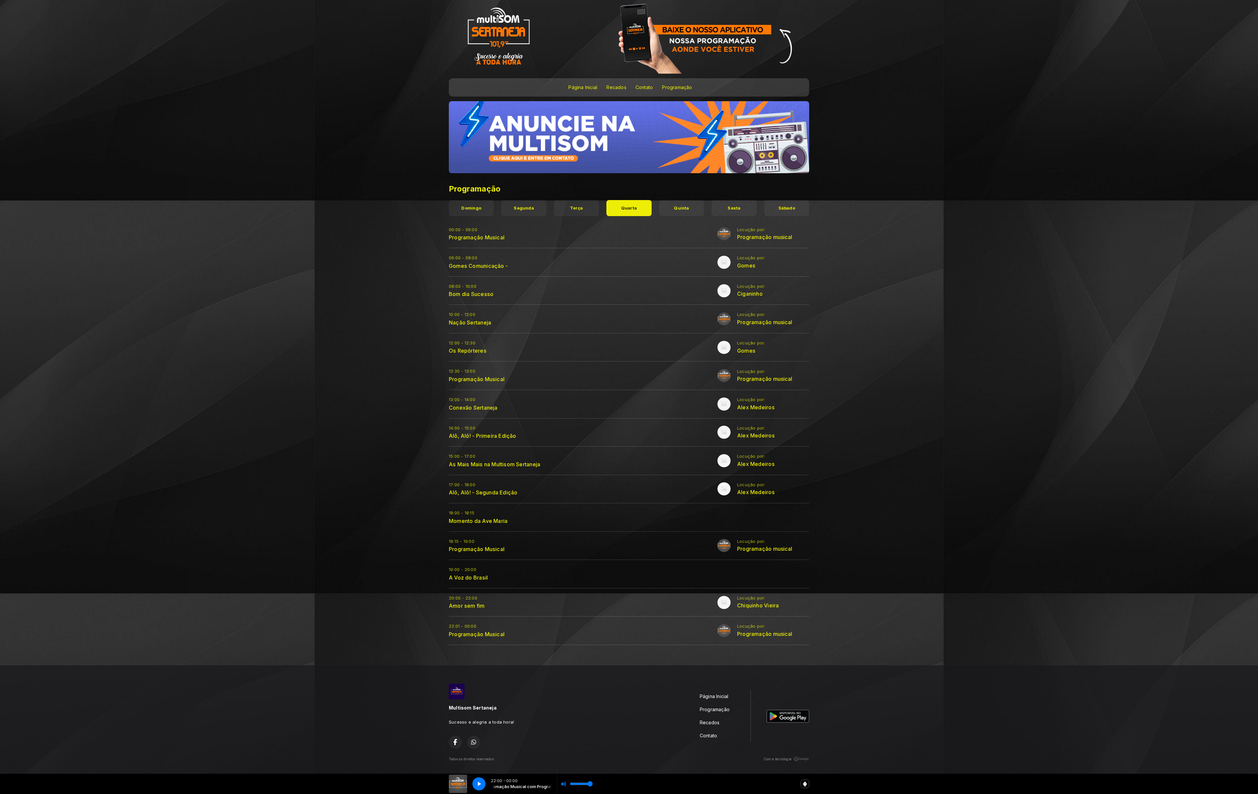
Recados (616, 87)
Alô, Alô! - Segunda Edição (483, 492)
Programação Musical (477, 237)
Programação (677, 87)
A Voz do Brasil (468, 577)
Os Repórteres (467, 350)
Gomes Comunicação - (478, 266)
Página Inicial (582, 87)
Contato (644, 87)
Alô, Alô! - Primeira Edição (482, 436)
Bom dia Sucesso (471, 294)
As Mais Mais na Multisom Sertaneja (494, 464)
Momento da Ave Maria (478, 521)
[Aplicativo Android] (805, 784)
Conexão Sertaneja (473, 407)
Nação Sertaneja (470, 322)
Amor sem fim (467, 605)
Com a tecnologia (777, 759)
